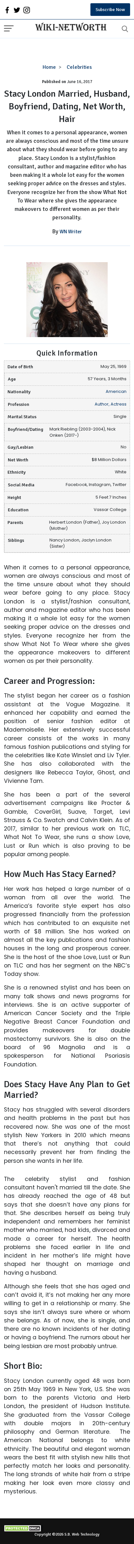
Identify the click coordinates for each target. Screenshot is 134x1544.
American (116, 391)
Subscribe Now (110, 9)
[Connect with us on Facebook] (7, 9)
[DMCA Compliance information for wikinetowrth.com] (67, 1528)
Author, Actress (111, 404)
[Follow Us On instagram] (26, 9)
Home (49, 67)
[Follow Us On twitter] (17, 9)
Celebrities (79, 67)
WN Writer (71, 231)
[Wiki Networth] (69, 27)
